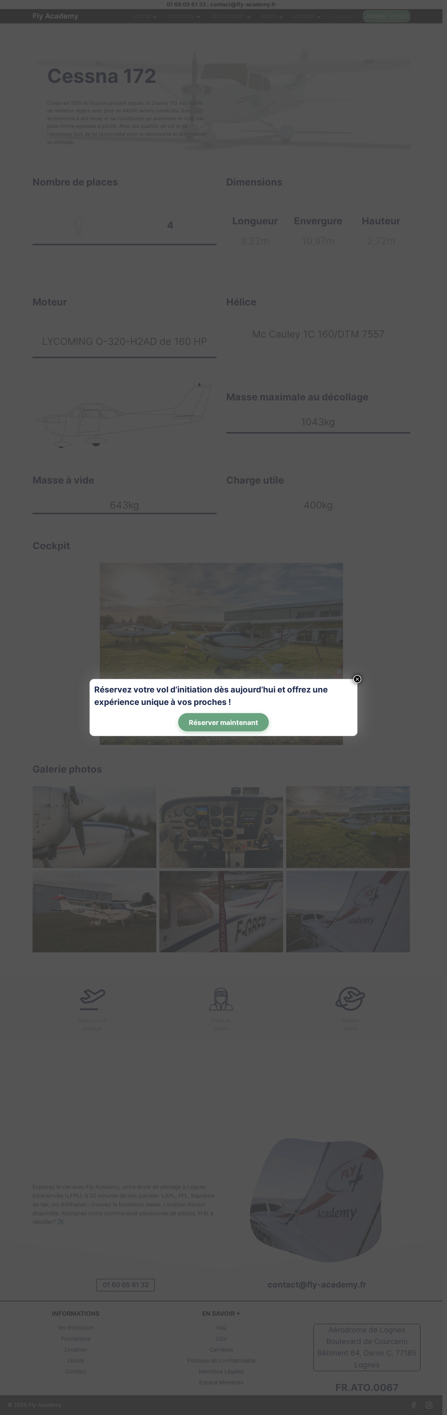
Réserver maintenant (223, 722)
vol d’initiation (184, 690)
